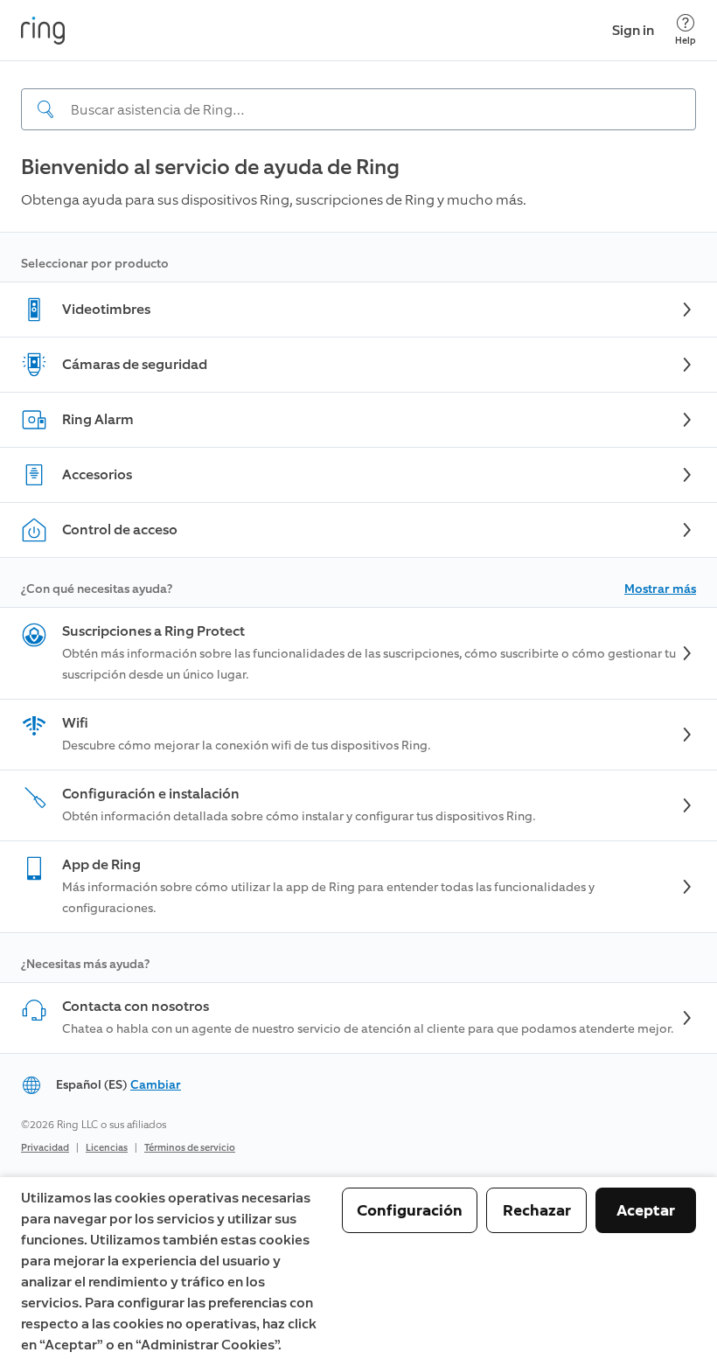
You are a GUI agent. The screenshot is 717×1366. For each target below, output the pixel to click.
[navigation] (358, 95)
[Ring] (43, 31)
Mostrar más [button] (660, 589)
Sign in (633, 30)
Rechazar (537, 1210)
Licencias (107, 1147)
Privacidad (45, 1147)
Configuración (410, 1210)
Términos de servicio (189, 1147)
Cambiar (155, 1085)
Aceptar (645, 1210)
